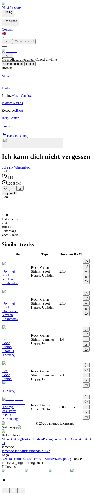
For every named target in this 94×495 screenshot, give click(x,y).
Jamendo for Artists (15, 451)
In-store (15, 7)
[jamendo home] (9, 3)
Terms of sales (42, 459)
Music (6, 7)
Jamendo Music (39, 451)
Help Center (71, 439)
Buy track (9, 193)
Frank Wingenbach (18, 167)
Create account (24, 41)
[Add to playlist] (13, 188)
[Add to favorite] (5, 188)
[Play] (32, 143)
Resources (10, 21)
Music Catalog (12, 439)
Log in (7, 41)
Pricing (7, 12)
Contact (7, 29)
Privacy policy (62, 459)
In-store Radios (32, 439)
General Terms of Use (17, 459)
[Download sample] (20, 188)
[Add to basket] (86, 281)
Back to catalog (17, 136)
